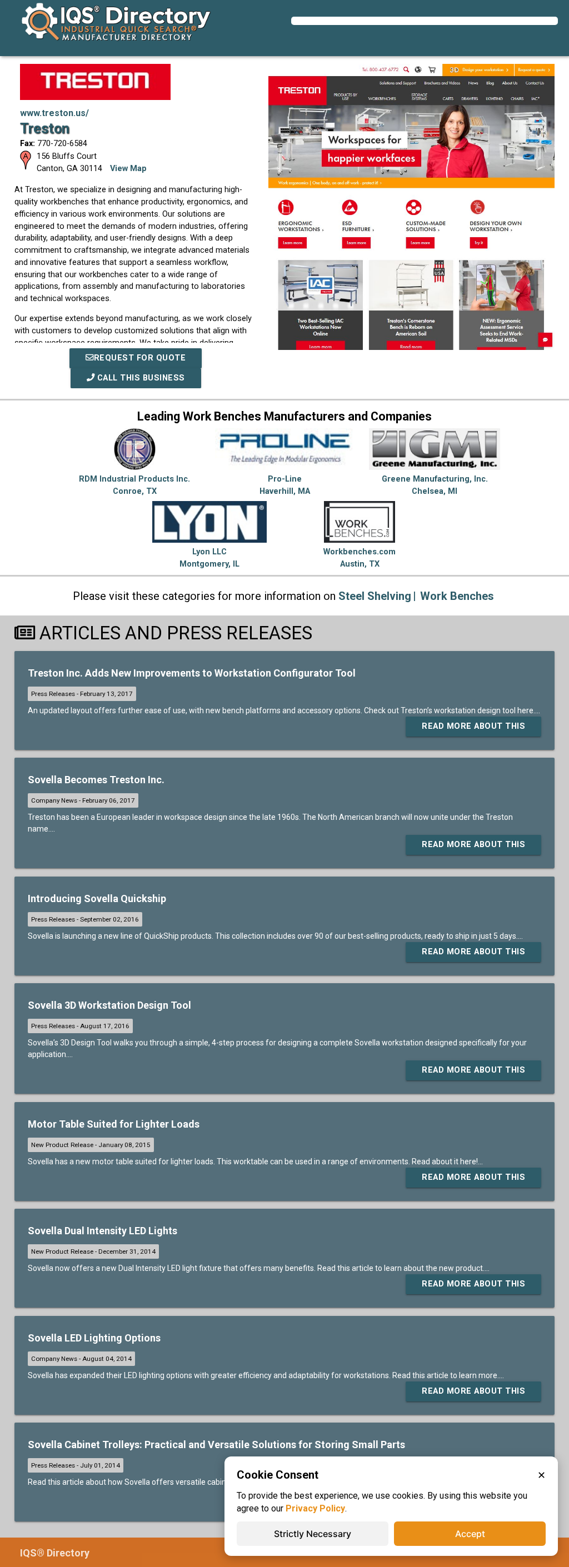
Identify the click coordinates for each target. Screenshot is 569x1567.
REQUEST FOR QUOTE (140, 358)
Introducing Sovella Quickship (97, 898)
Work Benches (457, 596)
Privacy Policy (315, 1508)
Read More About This (473, 726)
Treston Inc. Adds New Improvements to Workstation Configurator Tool (192, 673)
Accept (470, 1533)
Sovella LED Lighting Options (94, 1338)
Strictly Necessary (312, 1533)
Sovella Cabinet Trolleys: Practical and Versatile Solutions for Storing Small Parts (216, 1444)
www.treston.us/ (54, 113)
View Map (128, 168)
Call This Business (139, 378)
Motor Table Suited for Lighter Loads (113, 1124)
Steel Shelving (374, 596)
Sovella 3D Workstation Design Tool (109, 1005)
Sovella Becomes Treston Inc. (96, 779)
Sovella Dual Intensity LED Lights (102, 1230)
